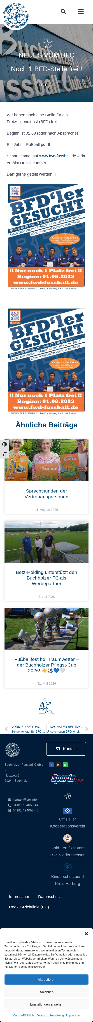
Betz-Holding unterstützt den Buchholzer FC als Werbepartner (46, 578)
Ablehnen (46, 992)
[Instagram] (58, 764)
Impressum (73, 1015)
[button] (86, 933)
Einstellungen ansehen (46, 1004)
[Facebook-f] (51, 764)
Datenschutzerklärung (50, 1015)
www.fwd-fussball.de (57, 156)
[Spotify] (65, 764)
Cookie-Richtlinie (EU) (29, 907)
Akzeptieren (46, 979)
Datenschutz (49, 896)
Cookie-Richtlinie (24, 1015)
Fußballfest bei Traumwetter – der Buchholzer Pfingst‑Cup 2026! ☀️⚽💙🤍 (46, 665)
